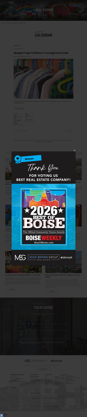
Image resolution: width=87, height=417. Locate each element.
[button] (1, 415)
